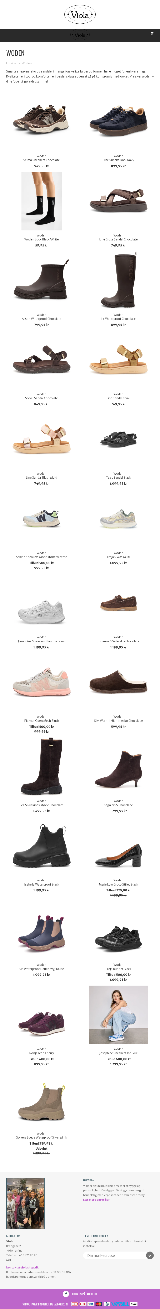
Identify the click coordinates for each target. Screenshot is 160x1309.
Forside (11, 63)
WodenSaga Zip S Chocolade (118, 803)
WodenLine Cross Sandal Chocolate (118, 237)
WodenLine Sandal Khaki (118, 396)
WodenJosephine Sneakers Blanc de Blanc (41, 639)
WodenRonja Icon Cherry (41, 1051)
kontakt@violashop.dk (22, 1267)
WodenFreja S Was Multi (118, 555)
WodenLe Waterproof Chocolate (118, 317)
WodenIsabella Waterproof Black (41, 882)
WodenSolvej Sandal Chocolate (41, 396)
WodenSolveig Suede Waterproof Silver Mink (41, 1136)
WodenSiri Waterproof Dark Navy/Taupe (41, 967)
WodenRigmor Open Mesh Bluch (41, 719)
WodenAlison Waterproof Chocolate (41, 317)
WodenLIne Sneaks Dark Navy (118, 158)
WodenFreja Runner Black (118, 967)
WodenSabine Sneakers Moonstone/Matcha (41, 555)
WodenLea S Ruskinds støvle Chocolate (42, 803)
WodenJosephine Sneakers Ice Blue (118, 1051)
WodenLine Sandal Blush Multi (41, 476)
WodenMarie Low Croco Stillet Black (118, 882)
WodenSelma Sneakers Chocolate (41, 158)
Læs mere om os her (96, 1199)
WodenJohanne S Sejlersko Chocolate (118, 639)
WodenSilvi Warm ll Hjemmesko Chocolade (118, 719)
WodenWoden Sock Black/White (41, 237)
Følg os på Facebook (85, 1294)
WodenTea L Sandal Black (118, 476)
